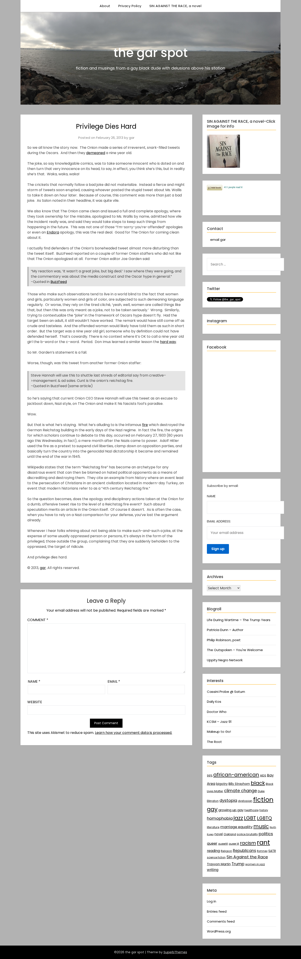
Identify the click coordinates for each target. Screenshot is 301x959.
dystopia (228, 800)
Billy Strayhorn (239, 784)
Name (34, 681)
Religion (226, 851)
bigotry (222, 784)
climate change (240, 791)
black (258, 783)
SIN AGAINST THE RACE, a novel (175, 6)
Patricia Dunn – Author (225, 629)
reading (213, 850)
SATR (272, 851)
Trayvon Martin (219, 864)
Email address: (219, 521)
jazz (238, 817)
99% (209, 775)
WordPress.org (219, 931)
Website (34, 702)
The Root (214, 741)
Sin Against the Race (247, 857)
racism (248, 843)
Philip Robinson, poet (224, 640)
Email (114, 681)
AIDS (263, 775)
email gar (218, 239)
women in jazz (255, 864)
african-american (236, 774)
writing (212, 869)
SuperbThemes (175, 952)
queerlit (223, 844)
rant (263, 842)
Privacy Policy (129, 6)
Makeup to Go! (219, 731)
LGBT (250, 817)
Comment (37, 619)
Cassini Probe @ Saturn (226, 691)
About (105, 6)
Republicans (244, 850)
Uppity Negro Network (225, 660)
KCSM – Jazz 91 (219, 721)
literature (213, 827)
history (263, 810)
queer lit (234, 844)
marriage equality (236, 826)
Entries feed (217, 911)
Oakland (230, 834)
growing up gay (230, 810)
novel (218, 834)
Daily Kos (214, 701)
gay (212, 809)
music (261, 826)
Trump (238, 864)
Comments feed (221, 921)
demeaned (95, 152)
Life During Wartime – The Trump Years (238, 620)
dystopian (245, 801)
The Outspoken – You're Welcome (235, 650)
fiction (263, 799)
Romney (262, 851)
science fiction (216, 857)
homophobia (220, 818)
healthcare (251, 810)
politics (266, 834)
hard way (168, 341)
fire (145, 424)
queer (212, 843)
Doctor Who (217, 711)
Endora (53, 232)
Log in (211, 901)
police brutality (247, 834)
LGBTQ (264, 818)
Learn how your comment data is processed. (133, 732)
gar (131, 137)
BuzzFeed (58, 281)
